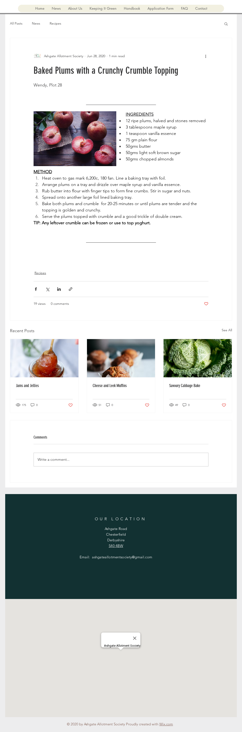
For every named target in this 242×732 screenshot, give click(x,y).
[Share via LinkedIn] (59, 289)
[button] (226, 24)
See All (227, 330)
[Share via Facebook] (36, 289)
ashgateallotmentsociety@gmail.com (122, 557)
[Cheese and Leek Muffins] (121, 358)
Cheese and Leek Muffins (110, 385)
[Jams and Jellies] (44, 358)
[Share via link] (70, 289)
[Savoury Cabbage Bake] (198, 358)
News (36, 23)
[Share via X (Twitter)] (47, 289)
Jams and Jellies (27, 385)
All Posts (16, 23)
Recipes (55, 23)
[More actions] (205, 56)
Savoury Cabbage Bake (184, 385)
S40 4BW (116, 545)
